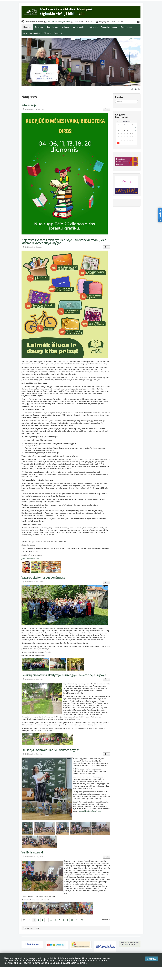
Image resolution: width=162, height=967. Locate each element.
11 (122, 134)
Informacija (29, 105)
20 (127, 137)
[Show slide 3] (139, 89)
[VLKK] (126, 161)
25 (122, 140)
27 (127, 140)
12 (124, 134)
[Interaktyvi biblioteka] (32, 944)
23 (135, 137)
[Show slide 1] (132, 89)
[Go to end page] (82, 920)
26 (124, 140)
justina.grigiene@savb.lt (30, 558)
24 (118, 140)
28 (130, 140)
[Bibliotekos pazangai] (81, 944)
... (51, 920)
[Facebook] (138, 21)
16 (135, 134)
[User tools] (106, 109)
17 (118, 137)
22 (132, 137)
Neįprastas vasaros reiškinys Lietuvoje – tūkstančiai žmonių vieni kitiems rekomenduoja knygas (64, 241)
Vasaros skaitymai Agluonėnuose (43, 577)
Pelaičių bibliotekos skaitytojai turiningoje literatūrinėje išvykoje (64, 675)
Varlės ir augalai (32, 852)
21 (130, 137)
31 (118, 143)
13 (127, 134)
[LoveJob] (126, 181)
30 (135, 140)
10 (72, 920)
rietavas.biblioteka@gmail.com (58, 21)
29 (132, 140)
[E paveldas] (105, 946)
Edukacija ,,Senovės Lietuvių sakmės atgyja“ (50, 750)
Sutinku (151, 958)
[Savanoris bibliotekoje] (57, 944)
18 (122, 137)
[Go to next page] (77, 920)
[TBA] (129, 943)
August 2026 (126, 121)
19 (124, 137)
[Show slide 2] (136, 89)
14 (130, 134)
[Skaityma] (126, 190)
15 (132, 134)
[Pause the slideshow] (132, 62)
